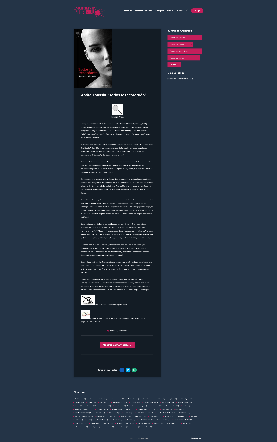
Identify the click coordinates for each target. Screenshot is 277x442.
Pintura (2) (148, 427)
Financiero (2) (109, 427)
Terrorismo (123, 331)
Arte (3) (119, 423)
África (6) (113, 416)
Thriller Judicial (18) (150, 402)
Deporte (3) (95, 423)
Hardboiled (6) (184, 413)
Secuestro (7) (100, 413)
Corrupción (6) (140, 416)
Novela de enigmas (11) (140, 406)
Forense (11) (157, 406)
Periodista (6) (102, 416)
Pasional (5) (182, 416)
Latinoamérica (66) (118, 399)
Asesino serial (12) (121, 406)
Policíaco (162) (80, 399)
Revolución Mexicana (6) (84, 416)
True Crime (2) (123, 427)
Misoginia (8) (180, 409)
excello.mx (144, 438)
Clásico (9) (130, 409)
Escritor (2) (136, 427)
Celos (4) (90, 420)
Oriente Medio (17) (185, 402)
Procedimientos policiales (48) (154, 399)
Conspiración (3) (81, 423)
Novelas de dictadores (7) (166, 413)
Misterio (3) (187, 423)
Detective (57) (133, 399)
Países (180, 11)
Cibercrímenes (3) (81, 427)
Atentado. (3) (158, 423)
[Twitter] (199, 10)
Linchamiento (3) (144, 423)
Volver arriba (196, 438)
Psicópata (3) (108, 423)
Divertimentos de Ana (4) (183, 420)
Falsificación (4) (117, 420)
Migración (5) (170, 416)
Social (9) (154, 409)
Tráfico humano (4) (146, 420)
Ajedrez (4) (131, 420)
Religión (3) (96, 427)
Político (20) (135, 402)
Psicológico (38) (186, 399)
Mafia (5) (194, 416)
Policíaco (113, 331)
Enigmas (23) (104, 402)
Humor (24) (92, 402)
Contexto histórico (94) (98, 399)
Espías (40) (173, 399)
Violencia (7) (128, 413)
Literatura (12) (105, 406)
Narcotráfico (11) (172, 406)
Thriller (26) (79, 402)
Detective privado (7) (145, 413)
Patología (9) (142, 409)
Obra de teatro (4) (163, 420)
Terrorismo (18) (168, 402)
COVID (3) (130, 423)
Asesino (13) (91, 406)
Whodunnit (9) (117, 409)
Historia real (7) (114, 413)
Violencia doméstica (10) (84, 409)
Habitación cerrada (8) (83, 413)
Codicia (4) (79, 420)
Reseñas (128, 11)
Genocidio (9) (167, 409)
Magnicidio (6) (126, 416)
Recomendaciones (143, 11)
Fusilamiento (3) (173, 423)
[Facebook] (195, 10)
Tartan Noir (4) (102, 420)
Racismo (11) (187, 406)
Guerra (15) (79, 406)
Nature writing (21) (120, 402)
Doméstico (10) (102, 409)
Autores (170, 11)
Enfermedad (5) (155, 416)
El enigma (159, 11)
